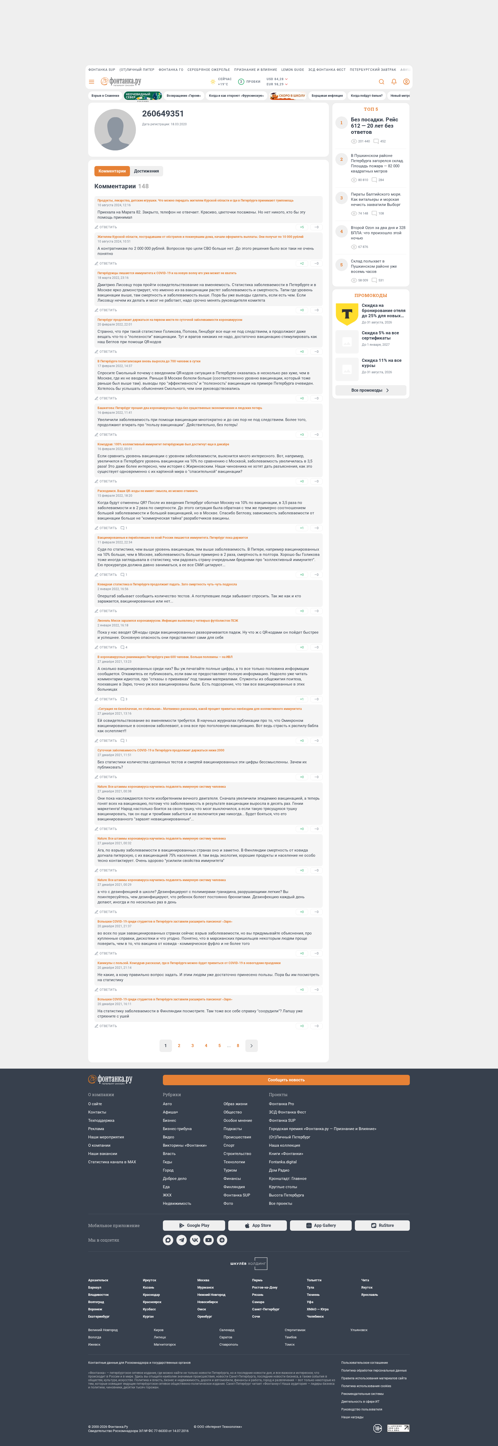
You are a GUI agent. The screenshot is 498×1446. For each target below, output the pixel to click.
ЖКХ (167, 1195)
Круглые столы (283, 1187)
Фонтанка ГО (171, 70)
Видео (168, 1137)
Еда (166, 1187)
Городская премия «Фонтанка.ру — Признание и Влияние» (322, 1128)
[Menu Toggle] (91, 81)
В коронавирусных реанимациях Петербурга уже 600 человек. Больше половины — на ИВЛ (165, 657)
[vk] (195, 1240)
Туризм (230, 1170)
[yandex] (222, 1240)
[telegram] (181, 1240)
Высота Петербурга (286, 1195)
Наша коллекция (284, 1145)
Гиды (167, 1162)
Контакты (97, 1112)
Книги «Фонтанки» (286, 1153)
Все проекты (280, 1203)
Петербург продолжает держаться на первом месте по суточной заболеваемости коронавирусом (170, 320)
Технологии (234, 1162)
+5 (302, 227)
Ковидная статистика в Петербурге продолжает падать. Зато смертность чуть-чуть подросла (167, 584)
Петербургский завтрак (373, 70)
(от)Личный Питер (137, 70)
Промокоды (371, 295)
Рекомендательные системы (362, 1394)
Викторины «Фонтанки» (185, 1145)
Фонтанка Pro (281, 1104)
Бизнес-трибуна (177, 1128)
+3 (302, 435)
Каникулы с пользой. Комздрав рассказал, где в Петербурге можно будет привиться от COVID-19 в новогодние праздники (189, 963)
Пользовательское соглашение (364, 1363)
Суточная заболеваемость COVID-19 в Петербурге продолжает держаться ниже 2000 (161, 750)
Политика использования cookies (366, 1386)
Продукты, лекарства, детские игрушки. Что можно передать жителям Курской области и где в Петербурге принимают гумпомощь (196, 200)
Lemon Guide (292, 70)
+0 (302, 310)
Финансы (232, 1178)
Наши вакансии (102, 1153)
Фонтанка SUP (101, 70)
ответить (108, 227)
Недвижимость (177, 1203)
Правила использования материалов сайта (374, 1378)
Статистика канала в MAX (112, 1162)
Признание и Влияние (255, 70)
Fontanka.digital (283, 1162)
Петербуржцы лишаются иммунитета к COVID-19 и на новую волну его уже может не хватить (167, 273)
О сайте (95, 1104)
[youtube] (208, 1240)
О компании (99, 1145)
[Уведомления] (394, 81)
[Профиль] (406, 81)
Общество (233, 1112)
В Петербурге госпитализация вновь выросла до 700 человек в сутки (149, 361)
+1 (302, 528)
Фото (228, 1203)
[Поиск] (381, 81)
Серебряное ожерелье (209, 70)
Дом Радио (279, 1170)
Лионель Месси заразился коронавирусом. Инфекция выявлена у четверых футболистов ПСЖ (168, 620)
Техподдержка (101, 1120)
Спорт (229, 1145)
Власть (169, 1153)
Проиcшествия (237, 1137)
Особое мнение (238, 1120)
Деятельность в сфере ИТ (360, 1401)
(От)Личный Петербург (289, 1137)
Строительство (237, 1153)
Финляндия (234, 1187)
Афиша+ (170, 1112)
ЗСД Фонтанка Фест (327, 70)
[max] (168, 1240)
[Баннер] (143, 95)
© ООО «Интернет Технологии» (218, 1427)
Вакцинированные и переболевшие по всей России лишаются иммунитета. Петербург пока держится (173, 537)
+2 (302, 263)
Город (168, 1170)
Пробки (250, 81)
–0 (316, 227)
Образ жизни (235, 1104)
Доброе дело (175, 1178)
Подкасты (233, 1128)
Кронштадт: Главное (288, 1178)
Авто (167, 1104)
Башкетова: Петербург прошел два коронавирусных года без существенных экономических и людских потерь (180, 408)
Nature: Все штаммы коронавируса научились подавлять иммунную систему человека (162, 786)
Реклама (96, 1128)
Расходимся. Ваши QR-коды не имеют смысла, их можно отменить (148, 491)
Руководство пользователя (361, 1409)
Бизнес (169, 1120)
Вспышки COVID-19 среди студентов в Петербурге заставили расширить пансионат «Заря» (165, 921)
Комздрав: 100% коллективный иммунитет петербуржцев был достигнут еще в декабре (163, 444)
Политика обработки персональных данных (374, 1370)
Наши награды (352, 1417)
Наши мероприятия (106, 1137)
